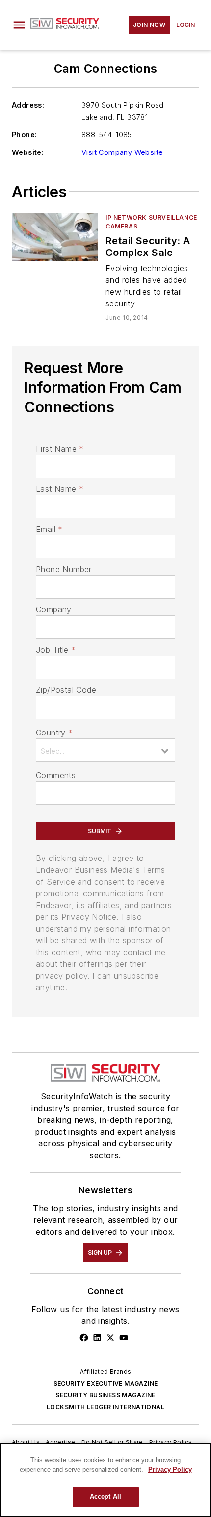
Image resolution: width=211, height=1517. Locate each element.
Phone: (24, 134)
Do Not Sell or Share (112, 1442)
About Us (26, 1442)
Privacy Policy (170, 1442)
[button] (19, 25)
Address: (28, 105)
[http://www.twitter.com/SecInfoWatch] (110, 1337)
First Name (59, 449)
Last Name (59, 489)
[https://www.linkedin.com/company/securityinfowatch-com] (97, 1337)
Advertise (61, 1442)
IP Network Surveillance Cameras (151, 222)
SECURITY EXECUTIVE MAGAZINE (105, 1383)
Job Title (56, 650)
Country (54, 732)
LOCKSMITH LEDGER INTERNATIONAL (105, 1407)
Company (54, 609)
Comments (56, 775)
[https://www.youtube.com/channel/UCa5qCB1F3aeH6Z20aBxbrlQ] (124, 1337)
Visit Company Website (122, 152)
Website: (28, 152)
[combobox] (105, 750)
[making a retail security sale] (55, 237)
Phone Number (64, 569)
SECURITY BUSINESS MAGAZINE (105, 1395)
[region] (105, 1480)
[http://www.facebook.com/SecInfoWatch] (84, 1337)
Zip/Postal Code (66, 690)
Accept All (105, 1496)
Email (49, 529)
